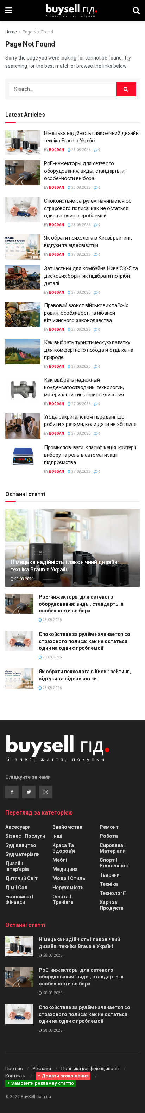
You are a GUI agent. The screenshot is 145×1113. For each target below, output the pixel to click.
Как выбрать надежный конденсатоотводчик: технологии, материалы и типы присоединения (84, 387)
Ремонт (109, 827)
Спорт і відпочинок (114, 862)
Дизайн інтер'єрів (17, 866)
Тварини (110, 875)
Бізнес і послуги (25, 836)
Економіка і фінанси (19, 899)
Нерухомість (67, 887)
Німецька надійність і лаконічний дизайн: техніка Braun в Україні (65, 566)
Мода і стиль (68, 878)
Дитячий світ (21, 878)
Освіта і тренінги (63, 899)
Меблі (59, 860)
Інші (57, 836)
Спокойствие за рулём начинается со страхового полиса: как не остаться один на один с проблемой (88, 208)
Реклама (42, 1068)
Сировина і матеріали (113, 848)
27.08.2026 (80, 293)
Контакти (15, 1075)
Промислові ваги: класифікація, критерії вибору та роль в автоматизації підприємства (90, 454)
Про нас (14, 1068)
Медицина (65, 869)
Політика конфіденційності (90, 1068)
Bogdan (56, 150)
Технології (112, 893)
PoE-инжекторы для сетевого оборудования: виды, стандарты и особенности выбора (84, 170)
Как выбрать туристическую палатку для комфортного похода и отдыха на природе (88, 349)
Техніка (109, 884)
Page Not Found (38, 32)
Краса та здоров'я (63, 848)
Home (11, 32)
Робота (109, 836)
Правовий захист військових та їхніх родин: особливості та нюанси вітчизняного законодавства (86, 312)
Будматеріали (22, 854)
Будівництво (20, 845)
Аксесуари (18, 827)
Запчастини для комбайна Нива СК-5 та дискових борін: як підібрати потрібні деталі (91, 275)
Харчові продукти (112, 905)
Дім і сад (16, 887)
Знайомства (67, 827)
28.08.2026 (80, 150)
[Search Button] (126, 89)
